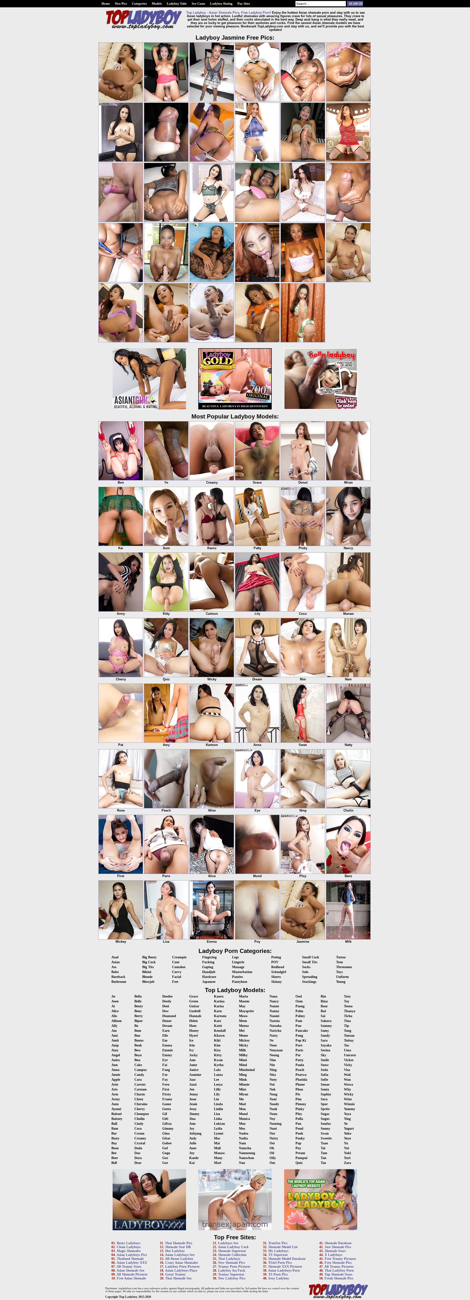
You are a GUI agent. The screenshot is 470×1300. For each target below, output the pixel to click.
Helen (193, 1021)
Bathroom (118, 982)
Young (340, 982)
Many (218, 1158)
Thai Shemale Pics (178, 1243)
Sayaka (326, 1045)
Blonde (147, 977)
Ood (298, 996)
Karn (218, 1011)
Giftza (167, 1124)
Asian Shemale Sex (130, 1270)
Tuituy (349, 1040)
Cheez (138, 1099)
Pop (298, 1143)
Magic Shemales (129, 1251)
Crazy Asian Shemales (181, 1263)
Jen (191, 1089)
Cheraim (140, 1104)
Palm (299, 1011)
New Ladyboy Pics (231, 1278)
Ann (114, 1065)
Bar (114, 1133)
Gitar (166, 1138)
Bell (114, 1163)
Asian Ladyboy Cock (233, 1247)
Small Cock (310, 957)
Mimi (243, 1060)
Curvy (176, 972)
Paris (299, 1050)
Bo (136, 1026)
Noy (272, 1119)
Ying (347, 1119)
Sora (324, 1099)
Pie (297, 1094)
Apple (115, 1079)
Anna (115, 1070)
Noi (272, 1084)
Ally (114, 1026)
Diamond (169, 1016)
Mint (242, 1089)
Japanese (208, 982)
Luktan (219, 1124)
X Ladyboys (333, 1255)
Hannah (195, 1016)
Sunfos (326, 1124)
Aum (115, 1104)
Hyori (193, 1035)
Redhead (277, 967)
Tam (324, 1153)
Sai (323, 1016)
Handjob (208, 972)
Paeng (300, 1006)
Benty (138, 1006)
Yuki (347, 1153)
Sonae (325, 1084)
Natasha (276, 1026)
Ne (271, 1040)
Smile (325, 1060)
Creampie (179, 957)
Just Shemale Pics (338, 1247)
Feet (175, 982)
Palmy (300, 1016)
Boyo (138, 1055)
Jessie (193, 1104)
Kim (217, 1045)
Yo (346, 1124)
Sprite (325, 1109)
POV (275, 962)
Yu (346, 1143)
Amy (114, 1050)
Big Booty (149, 957)
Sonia (325, 1089)
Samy (325, 1031)
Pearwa (300, 1075)
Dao (137, 1153)
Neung (274, 1055)
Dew (165, 1011)
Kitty (218, 1055)
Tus (346, 1045)
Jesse (192, 1099)
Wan (347, 1079)
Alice (115, 1011)
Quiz (299, 1163)
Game (166, 1104)
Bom (137, 1031)
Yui (346, 1148)
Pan (298, 1026)
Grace (193, 996)
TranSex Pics (277, 1243)
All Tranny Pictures (338, 1266)
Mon (242, 1109)
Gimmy (168, 1128)
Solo (305, 972)
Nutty (274, 1138)
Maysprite (246, 1011)
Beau (115, 1148)
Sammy (326, 1026)
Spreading (309, 977)
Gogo (166, 1153)
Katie (218, 1026)
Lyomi (218, 1133)
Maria (243, 996)
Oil (272, 1153)
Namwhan (246, 1158)
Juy (192, 1153)
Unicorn (350, 1055)
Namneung (247, 1153)
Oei (272, 1143)
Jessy (193, 1109)
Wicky (348, 1094)
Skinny (276, 982)
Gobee (167, 1143)
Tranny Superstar (231, 1274)
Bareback (118, 977)
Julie (192, 1143)
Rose (324, 1006)
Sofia (324, 1075)
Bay (114, 1143)
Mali (217, 1148)
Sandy (325, 1035)
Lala (217, 1070)
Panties (237, 977)
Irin (192, 1045)
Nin (272, 1065)
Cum (175, 962)
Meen (243, 1021)
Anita (115, 1060)
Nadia (243, 1138)
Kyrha (218, 1065)
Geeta (166, 1109)
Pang (299, 1035)
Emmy (167, 1055)
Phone (300, 1084)
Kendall (220, 1031)
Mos (242, 1128)
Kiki (217, 1040)
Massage (238, 967)
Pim (298, 1099)
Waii (347, 1075)
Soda (324, 1070)
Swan (325, 1133)
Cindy (138, 1124)
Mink (243, 1079)
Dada (138, 1148)
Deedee (167, 996)
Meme (243, 1035)
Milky (243, 1055)
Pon (298, 1124)
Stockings (309, 982)
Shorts (276, 977)
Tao (323, 1163)
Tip (346, 1026)
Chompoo (141, 1114)
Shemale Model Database (287, 1259)
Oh (272, 1148)
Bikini (146, 972)
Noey (273, 1079)
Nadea (243, 1133)
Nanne (274, 1006)
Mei (242, 1031)
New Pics (121, 3)
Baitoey (116, 1119)
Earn (166, 1031)
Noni (273, 1099)
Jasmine (195, 1075)
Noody (274, 1104)
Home (106, 3)
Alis (114, 1016)
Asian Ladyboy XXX (132, 1263)
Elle (165, 1035)
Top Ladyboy (128, 1297)
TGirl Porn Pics (280, 1263)
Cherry (139, 1109)
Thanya (349, 1011)
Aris (114, 1089)
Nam (242, 1143)
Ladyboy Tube (177, 3)
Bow (137, 1050)
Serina (325, 1050)
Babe (115, 972)
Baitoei (116, 1114)
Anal (114, 957)
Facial (176, 977)
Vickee (348, 1060)
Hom (193, 1026)
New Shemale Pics (231, 1263)
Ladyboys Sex (228, 1243)
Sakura (326, 1021)
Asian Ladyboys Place (181, 1270)
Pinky (299, 1109)
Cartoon (140, 1089)
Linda (218, 1104)
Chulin (139, 1119)
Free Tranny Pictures (340, 1259)
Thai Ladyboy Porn (339, 1270)
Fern (165, 1084)
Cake (138, 1065)
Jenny (193, 1094)
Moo (242, 1124)
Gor (165, 1158)
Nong (273, 1094)
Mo (241, 1099)
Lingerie (238, 962)
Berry (138, 1016)
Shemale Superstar (232, 1251)
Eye (165, 1060)
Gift (165, 1119)
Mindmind (247, 1070)
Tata (347, 996)
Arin (114, 1084)
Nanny (274, 1011)
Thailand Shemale (130, 1259)
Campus (140, 1070)
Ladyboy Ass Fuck (231, 1270)
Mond (243, 1114)
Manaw (219, 1153)
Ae (113, 996)
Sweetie (326, 1138)
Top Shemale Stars (338, 1274)
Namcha (245, 1148)
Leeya (218, 1084)
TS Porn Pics (278, 1274)
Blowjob (148, 982)
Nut (272, 1133)
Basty (115, 1138)
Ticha (348, 1016)
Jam (192, 1060)
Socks (306, 967)
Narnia (275, 1021)
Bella (138, 996)
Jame (193, 1065)
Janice (194, 1070)
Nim (273, 1060)
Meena (244, 1026)
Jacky (193, 1055)
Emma (167, 1045)
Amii (115, 1040)
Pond (299, 1128)
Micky (243, 1045)
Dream (167, 1026)
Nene (273, 1045)
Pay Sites (243, 3)
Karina (219, 1001)
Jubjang (195, 1133)
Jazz (192, 1079)
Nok (273, 1089)
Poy (298, 1148)
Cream (139, 1133)
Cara (138, 1079)
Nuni (273, 1128)
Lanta (218, 1075)
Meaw (243, 1016)
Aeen (115, 1001)
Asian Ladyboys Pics (132, 1255)
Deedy (166, 1001)
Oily (273, 1158)
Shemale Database (338, 1243)
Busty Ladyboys (128, 1243)
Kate (217, 1021)
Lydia (218, 1128)
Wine (348, 1099)
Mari (217, 1163)
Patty (299, 1060)
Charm (139, 1094)
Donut (167, 1021)
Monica (244, 1119)
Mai (217, 1143)
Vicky (348, 1065)
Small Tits (309, 962)
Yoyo (347, 1138)
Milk (242, 1050)
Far (165, 1075)
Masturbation (242, 972)
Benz (137, 1011)
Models (157, 3)
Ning (273, 1070)
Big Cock (149, 962)
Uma (347, 1050)
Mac (217, 1138)
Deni (165, 1006)
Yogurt (349, 1128)
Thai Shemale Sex (178, 1278)
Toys (339, 972)
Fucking (208, 962)
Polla (299, 1119)
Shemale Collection (232, 1255)
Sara (324, 1040)
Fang (166, 1070)
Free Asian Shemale (131, 1278)
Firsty (166, 1094)
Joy (191, 1128)
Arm (114, 1094)
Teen (339, 962)
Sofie (324, 1079)
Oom (299, 1001)
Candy (139, 1075)
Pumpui (301, 1158)
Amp (115, 1045)
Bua (137, 1060)
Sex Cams (198, 3)
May (242, 1006)
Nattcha (275, 1031)
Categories (139, 3)
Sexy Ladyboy (278, 1278)
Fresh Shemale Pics (339, 1278)
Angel (115, 1055)
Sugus (325, 1119)
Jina (192, 1119)
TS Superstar (278, 1255)
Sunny (325, 1128)
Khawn (219, 1035)
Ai (113, 1006)
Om (272, 1163)
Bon (137, 1035)
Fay (165, 1079)
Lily (217, 1094)
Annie (115, 1075)
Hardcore (209, 977)
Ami (114, 1035)
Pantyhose (239, 982)
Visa (347, 1070)
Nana (273, 996)
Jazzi (193, 1084)
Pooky (300, 1138)
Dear (137, 1163)
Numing (276, 1124)
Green (193, 1001)
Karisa (219, 1006)
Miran (243, 1094)
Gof (165, 1148)
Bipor (138, 1021)
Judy (193, 1138)
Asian (115, 962)
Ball (114, 1124)
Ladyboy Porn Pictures (182, 1266)
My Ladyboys (278, 1251)
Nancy (274, 1001)
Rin (323, 996)
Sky (323, 1055)
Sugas (325, 1114)
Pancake (301, 1031)
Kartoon (220, 1016)
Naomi (274, 1016)
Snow (325, 1065)
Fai (164, 1065)
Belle (137, 1001)
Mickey (244, 1040)
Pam (298, 1021)
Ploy (298, 1114)
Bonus (138, 1040)
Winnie (349, 1104)
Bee (114, 1153)
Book (138, 1045)
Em (164, 1040)
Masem (244, 1001)
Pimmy (300, 1104)
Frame (167, 1099)
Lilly (217, 1089)
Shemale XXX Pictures (285, 1266)
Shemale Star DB (178, 1247)
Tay (346, 1001)
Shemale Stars (335, 1251)
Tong (347, 1031)
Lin (216, 1099)
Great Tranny (175, 1274)
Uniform (342, 977)
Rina (324, 1001)
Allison (116, 1021)
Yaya (347, 1114)
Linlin (218, 1109)
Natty (274, 1035)
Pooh (299, 1133)
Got (165, 1163)
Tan (323, 1158)
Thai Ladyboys (229, 1259)
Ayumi (116, 1109)
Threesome (344, 967)
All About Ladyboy (179, 1259)
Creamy (140, 1138)
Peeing (276, 957)
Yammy (349, 1109)
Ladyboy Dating (221, 3)
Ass (113, 967)
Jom (192, 1124)
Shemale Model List (283, 1247)
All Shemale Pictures (132, 1274)
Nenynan (276, 1050)
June (192, 1148)
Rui (323, 1011)
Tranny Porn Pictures (234, 1266)
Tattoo (341, 957)
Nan (242, 1163)
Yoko (347, 1133)
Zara (347, 1163)
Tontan (349, 1035)
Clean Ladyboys (129, 1247)
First (165, 1089)
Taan (324, 1143)
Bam (114, 1128)
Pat (298, 1055)
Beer (114, 1158)
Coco (138, 1128)
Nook (273, 1109)
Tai (323, 1148)
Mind (243, 1065)
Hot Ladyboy (175, 1251)
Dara (138, 1158)
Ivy (191, 1050)
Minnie (244, 1084)
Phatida (301, 1079)
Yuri (347, 1158)
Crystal (139, 1143)
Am (114, 1031)
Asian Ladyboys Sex (180, 1255)
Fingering (209, 957)
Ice (191, 1040)
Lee (216, 1079)
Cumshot (179, 967)
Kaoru (218, 996)
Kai (192, 1163)
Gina (166, 1133)
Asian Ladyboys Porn (284, 1270)
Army (115, 1099)
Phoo (299, 1089)
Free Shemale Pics (338, 1263)
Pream (300, 1153)
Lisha (218, 1119)
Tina (347, 1021)
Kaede (194, 1158)
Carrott (140, 1084)
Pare (298, 1045)
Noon (273, 1114)
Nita (273, 1075)
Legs (235, 957)
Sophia (326, 1094)
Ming (243, 1075)
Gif (164, 1114)
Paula (299, 1065)
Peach (299, 1070)
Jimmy (194, 1114)
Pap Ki (300, 1040)
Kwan (218, 1060)
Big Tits (148, 967)
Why (347, 1089)
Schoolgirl (278, 972)
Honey (194, 1031)
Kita (217, 1050)
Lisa (217, 1114)
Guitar (194, 1006)
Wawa (348, 1084)
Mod (242, 1104)
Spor (324, 1104)
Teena (348, 1006)
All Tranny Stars (129, 1266)
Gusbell (194, 1011)
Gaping (207, 967)
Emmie (167, 1050)
